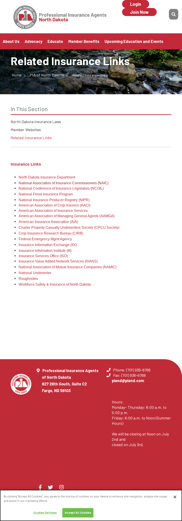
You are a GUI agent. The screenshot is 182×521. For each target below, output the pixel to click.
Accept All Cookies (78, 512)
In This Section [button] (29, 108)
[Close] (175, 497)
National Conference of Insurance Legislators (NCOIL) (61, 188)
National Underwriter (35, 273)
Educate (55, 41)
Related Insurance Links (31, 137)
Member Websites (26, 129)
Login (135, 4)
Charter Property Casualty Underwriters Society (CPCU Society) (69, 227)
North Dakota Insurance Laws (36, 121)
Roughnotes (28, 279)
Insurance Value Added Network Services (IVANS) (58, 261)
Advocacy (33, 41)
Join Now (139, 12)
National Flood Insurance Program (46, 194)
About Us (11, 41)
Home (17, 74)
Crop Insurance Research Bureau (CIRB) (51, 233)
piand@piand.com (128, 380)
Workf (23, 284)
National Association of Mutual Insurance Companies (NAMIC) (68, 267)
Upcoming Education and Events (134, 41)
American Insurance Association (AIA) (48, 222)
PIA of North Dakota (47, 74)
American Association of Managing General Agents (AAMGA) (67, 216)
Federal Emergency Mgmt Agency (45, 239)
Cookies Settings (45, 512)
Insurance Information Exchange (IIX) (48, 245)
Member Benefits (83, 41)
